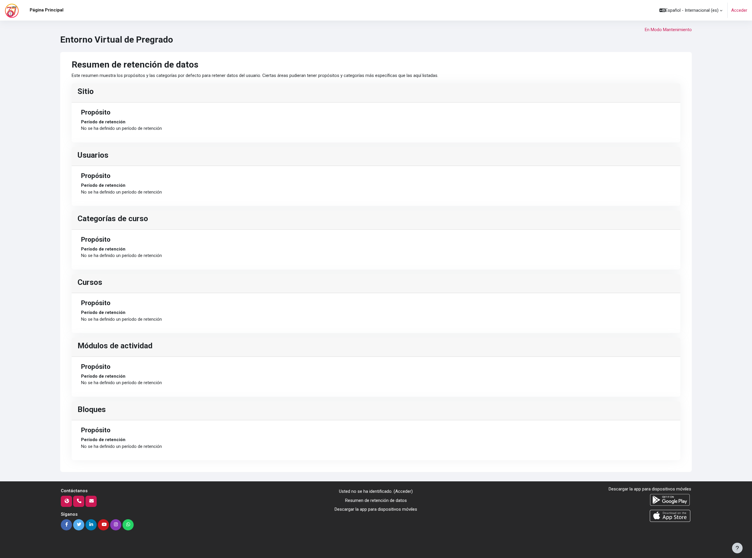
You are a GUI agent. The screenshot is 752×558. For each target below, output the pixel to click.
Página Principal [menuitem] (46, 10)
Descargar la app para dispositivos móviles (376, 509)
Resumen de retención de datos (376, 500)
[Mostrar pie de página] (737, 548)
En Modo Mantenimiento (668, 29)
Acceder (739, 10)
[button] (691, 10)
